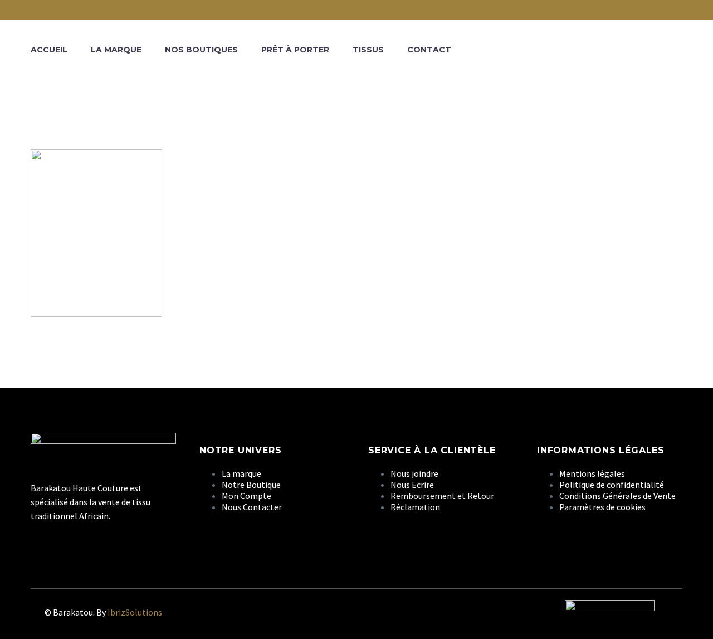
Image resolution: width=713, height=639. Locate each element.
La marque (116, 50)
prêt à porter (295, 50)
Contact (429, 50)
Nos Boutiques (201, 50)
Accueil (49, 50)
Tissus (368, 50)
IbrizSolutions (135, 612)
